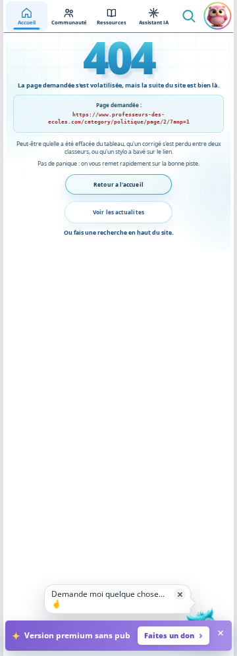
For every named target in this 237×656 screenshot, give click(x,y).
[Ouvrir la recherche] (188, 15)
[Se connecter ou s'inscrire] (217, 15)
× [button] (180, 593)
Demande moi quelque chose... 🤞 (108, 598)
